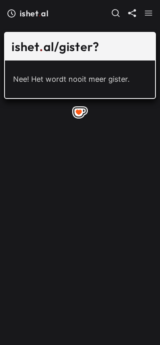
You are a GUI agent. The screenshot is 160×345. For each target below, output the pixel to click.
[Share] (132, 13)
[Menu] (148, 13)
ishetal (34, 13)
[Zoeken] (116, 13)
